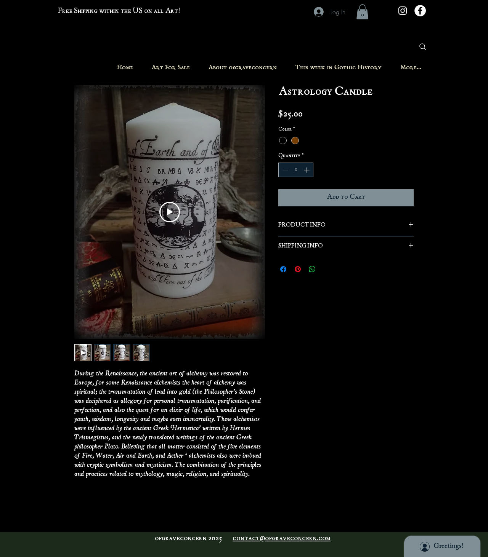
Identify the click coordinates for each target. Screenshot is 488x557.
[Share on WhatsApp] (312, 269)
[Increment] (307, 170)
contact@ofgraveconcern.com (282, 539)
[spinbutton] (296, 170)
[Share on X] (326, 269)
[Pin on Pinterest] (297, 269)
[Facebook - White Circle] (420, 10)
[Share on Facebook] (283, 269)
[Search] (423, 47)
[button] (362, 11)
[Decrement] (284, 170)
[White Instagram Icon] (402, 10)
